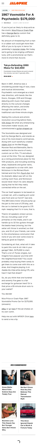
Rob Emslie (7, 22)
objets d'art (7, 144)
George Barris (13, 33)
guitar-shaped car (24, 128)
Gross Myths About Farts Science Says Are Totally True (9, 390)
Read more (7, 76)
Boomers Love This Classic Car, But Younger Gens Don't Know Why (9, 425)
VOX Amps (6, 123)
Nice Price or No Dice (18, 10)
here (14, 309)
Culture (5, 10)
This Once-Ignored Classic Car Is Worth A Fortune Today (27, 424)
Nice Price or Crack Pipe (22, 30)
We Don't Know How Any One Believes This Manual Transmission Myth (27, 393)
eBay (4, 309)
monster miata (18, 49)
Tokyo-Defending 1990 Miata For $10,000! (16, 66)
